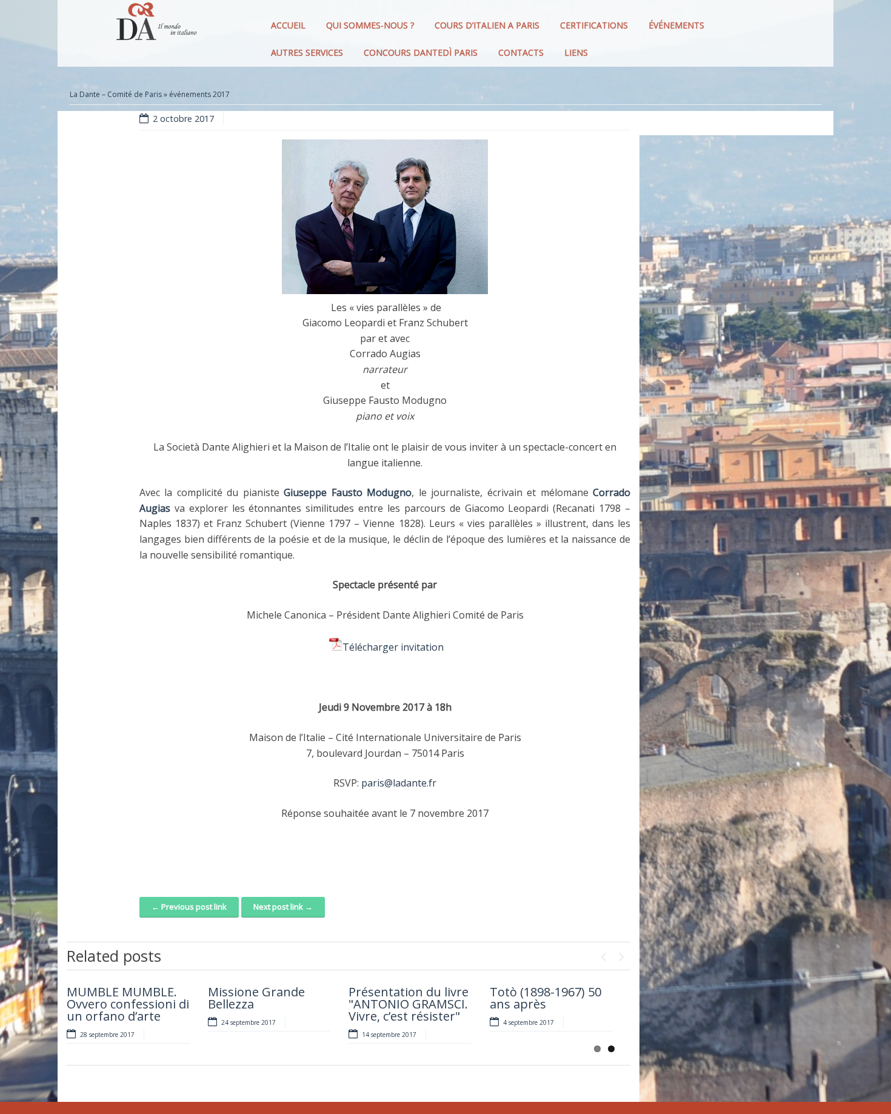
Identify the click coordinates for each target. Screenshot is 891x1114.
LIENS (576, 52)
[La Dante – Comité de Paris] (154, 24)
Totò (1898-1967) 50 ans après (545, 998)
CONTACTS (521, 52)
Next (621, 954)
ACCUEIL (288, 25)
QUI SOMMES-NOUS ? (370, 25)
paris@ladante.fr (398, 783)
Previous (603, 954)
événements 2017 (199, 94)
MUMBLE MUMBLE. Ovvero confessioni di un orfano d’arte (128, 1004)
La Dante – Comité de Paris (116, 94)
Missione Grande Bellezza (256, 998)
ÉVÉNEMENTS (676, 25)
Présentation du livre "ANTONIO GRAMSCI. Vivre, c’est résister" (409, 1004)
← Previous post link (189, 906)
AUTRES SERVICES (307, 52)
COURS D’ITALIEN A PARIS (487, 25)
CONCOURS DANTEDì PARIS (421, 52)
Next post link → (283, 906)
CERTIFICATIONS (594, 25)
